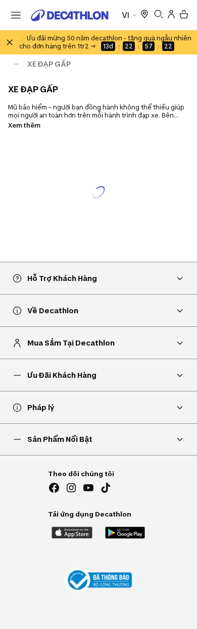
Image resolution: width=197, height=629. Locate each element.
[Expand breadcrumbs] (16, 64)
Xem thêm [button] (24, 125)
